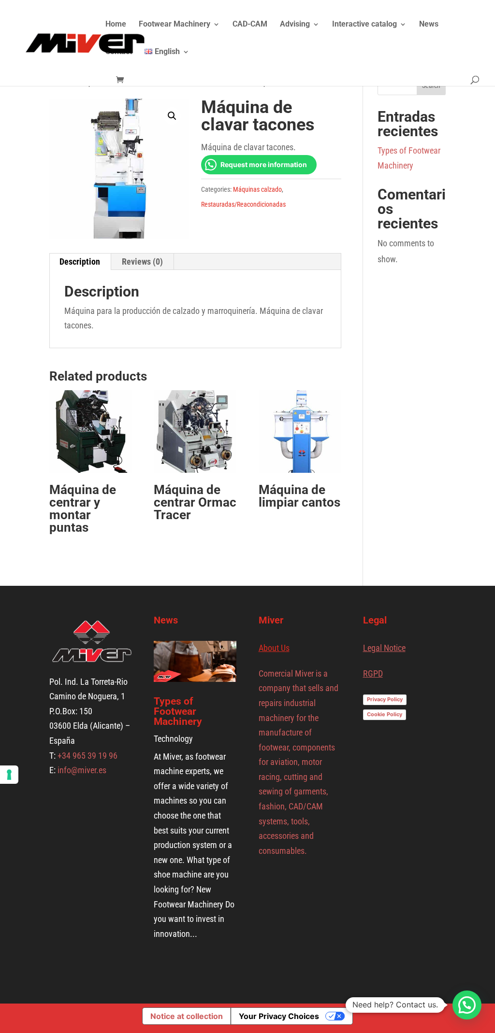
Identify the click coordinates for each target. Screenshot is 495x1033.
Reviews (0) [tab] (142, 261)
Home (115, 24)
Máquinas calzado (257, 189)
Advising (295, 24)
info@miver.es (82, 770)
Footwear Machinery (174, 24)
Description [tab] (79, 261)
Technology (173, 739)
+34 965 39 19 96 (86, 755)
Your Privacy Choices (279, 1016)
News (428, 24)
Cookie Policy (384, 714)
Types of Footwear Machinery (178, 711)
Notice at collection (186, 1016)
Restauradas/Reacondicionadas (243, 204)
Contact (118, 52)
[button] (172, 116)
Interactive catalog (364, 24)
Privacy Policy (385, 699)
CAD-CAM (250, 24)
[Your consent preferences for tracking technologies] (9, 774)
